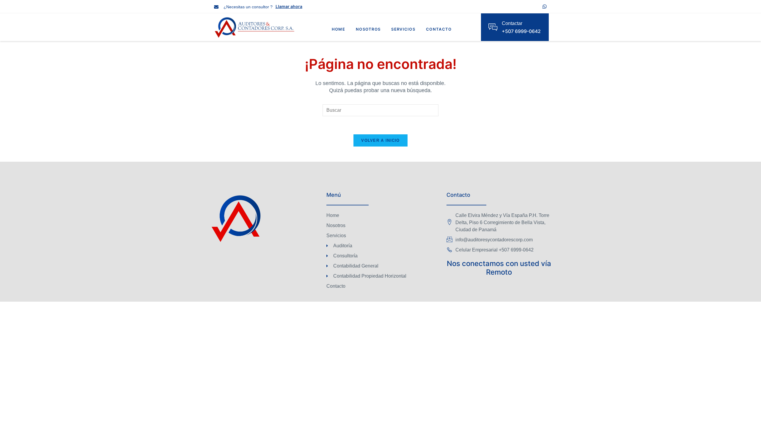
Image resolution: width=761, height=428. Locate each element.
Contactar (512, 23)
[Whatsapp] (544, 6)
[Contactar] (492, 27)
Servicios (403, 29)
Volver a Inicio (380, 140)
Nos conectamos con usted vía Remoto (499, 267)
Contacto (439, 29)
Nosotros (368, 29)
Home (338, 29)
